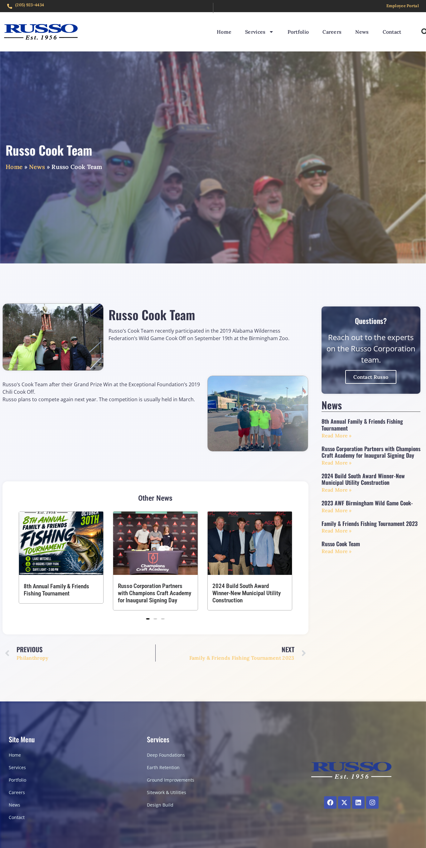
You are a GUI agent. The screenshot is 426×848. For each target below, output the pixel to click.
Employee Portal (402, 5)
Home (224, 32)
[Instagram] (372, 802)
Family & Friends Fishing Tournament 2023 (370, 523)
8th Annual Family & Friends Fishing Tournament (245, 590)
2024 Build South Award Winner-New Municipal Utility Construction (152, 593)
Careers (331, 32)
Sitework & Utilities (166, 792)
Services (255, 32)
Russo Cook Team (341, 544)
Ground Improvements (170, 780)
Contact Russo (370, 377)
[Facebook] (330, 802)
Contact (392, 32)
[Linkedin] (358, 802)
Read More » (337, 435)
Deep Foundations (166, 755)
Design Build (160, 805)
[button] (148, 618)
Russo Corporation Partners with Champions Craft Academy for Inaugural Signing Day (60, 593)
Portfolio (298, 32)
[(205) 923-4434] (9, 6)
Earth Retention (163, 767)
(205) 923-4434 (29, 4)
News (362, 32)
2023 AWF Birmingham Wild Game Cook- (367, 503)
